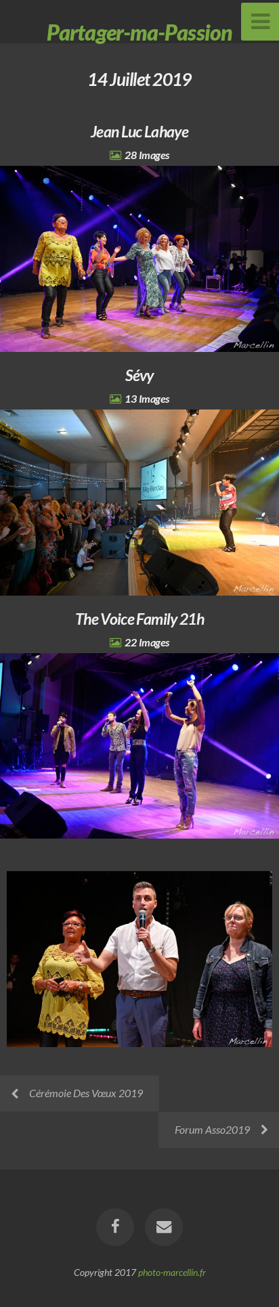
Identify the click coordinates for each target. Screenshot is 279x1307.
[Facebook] (115, 1227)
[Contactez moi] (164, 1227)
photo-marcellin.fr (172, 1272)
